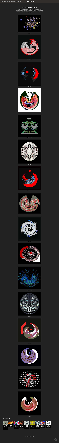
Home (2, 1)
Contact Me (19, 1)
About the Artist (7, 1)
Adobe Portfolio (31, 436)
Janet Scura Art (30, 1)
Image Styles (13, 1)
